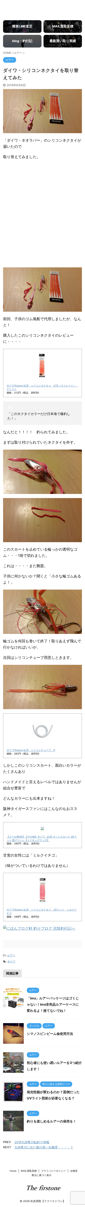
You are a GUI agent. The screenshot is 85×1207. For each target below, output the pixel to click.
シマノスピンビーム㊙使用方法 (50, 1034)
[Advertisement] (42, 218)
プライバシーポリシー (53, 1170)
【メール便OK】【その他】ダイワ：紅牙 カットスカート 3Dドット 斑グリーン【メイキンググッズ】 (42, 838)
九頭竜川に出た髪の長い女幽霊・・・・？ (43, 1147)
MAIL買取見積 (29, 1170)
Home (13, 1170)
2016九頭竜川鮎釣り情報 (31, 1142)
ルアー (11, 955)
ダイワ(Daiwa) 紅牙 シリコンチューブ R (31, 750)
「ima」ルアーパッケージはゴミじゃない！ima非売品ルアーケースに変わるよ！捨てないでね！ (53, 1004)
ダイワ (11, 961)
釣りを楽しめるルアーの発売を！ (51, 1121)
